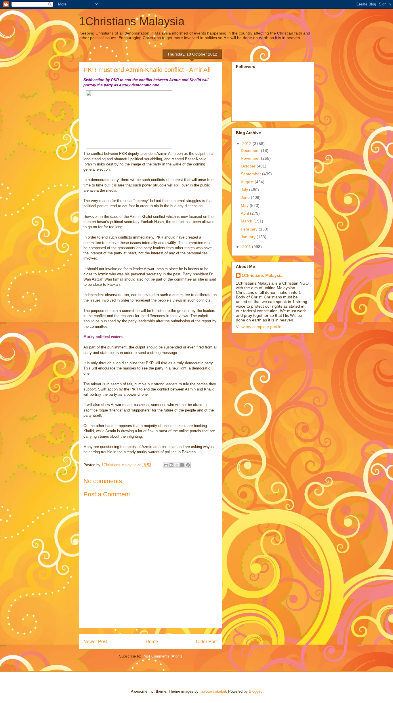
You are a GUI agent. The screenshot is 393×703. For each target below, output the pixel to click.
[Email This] (166, 465)
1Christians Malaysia (131, 21)
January (249, 237)
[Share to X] (177, 465)
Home (152, 641)
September (251, 174)
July (245, 189)
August (248, 182)
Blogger (255, 691)
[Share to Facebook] (182, 465)
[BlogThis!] (171, 465)
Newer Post (95, 641)
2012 (247, 143)
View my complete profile (258, 326)
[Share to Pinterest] (188, 465)
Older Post (207, 641)
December (251, 150)
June (246, 197)
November (251, 158)
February (250, 229)
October (249, 166)
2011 (247, 246)
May (245, 205)
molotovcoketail (213, 691)
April (245, 213)
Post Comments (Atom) (162, 656)
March (247, 221)
